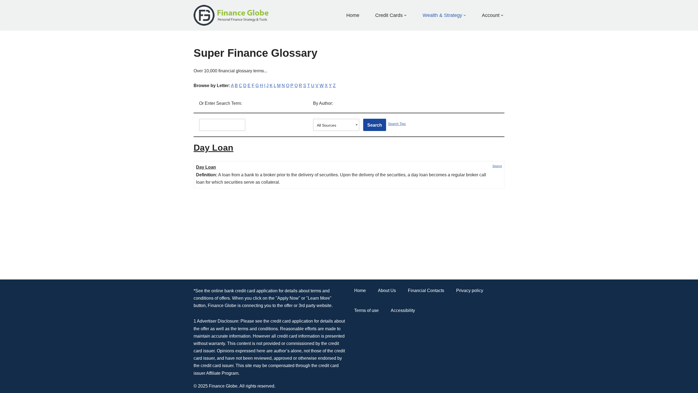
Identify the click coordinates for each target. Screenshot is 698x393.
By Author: (323, 103)
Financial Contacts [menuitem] (426, 290)
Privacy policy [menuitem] (469, 290)
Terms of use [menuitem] (366, 310)
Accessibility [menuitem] (403, 310)
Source (497, 166)
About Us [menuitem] (387, 290)
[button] (405, 15)
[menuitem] (389, 15)
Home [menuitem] (352, 15)
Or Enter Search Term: (220, 103)
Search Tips (397, 124)
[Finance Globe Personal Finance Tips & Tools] (231, 15)
